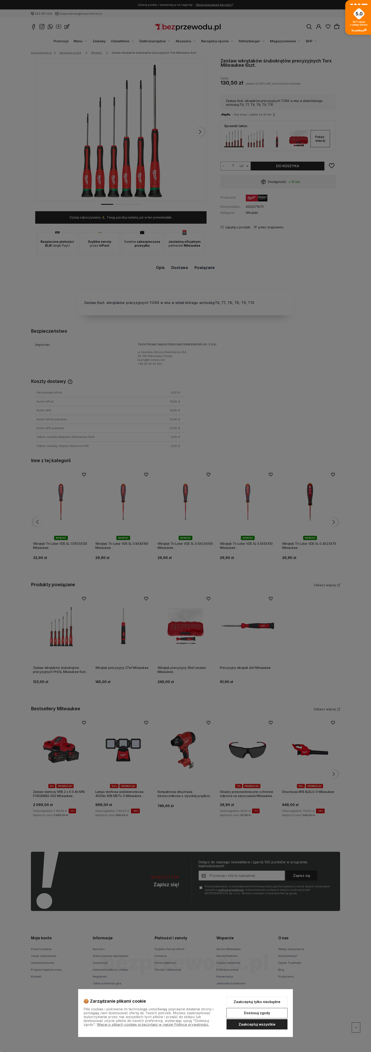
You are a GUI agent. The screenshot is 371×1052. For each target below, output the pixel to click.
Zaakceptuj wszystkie (257, 1024)
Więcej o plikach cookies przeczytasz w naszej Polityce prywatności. (153, 1024)
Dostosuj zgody (257, 1013)
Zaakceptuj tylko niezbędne (257, 1002)
